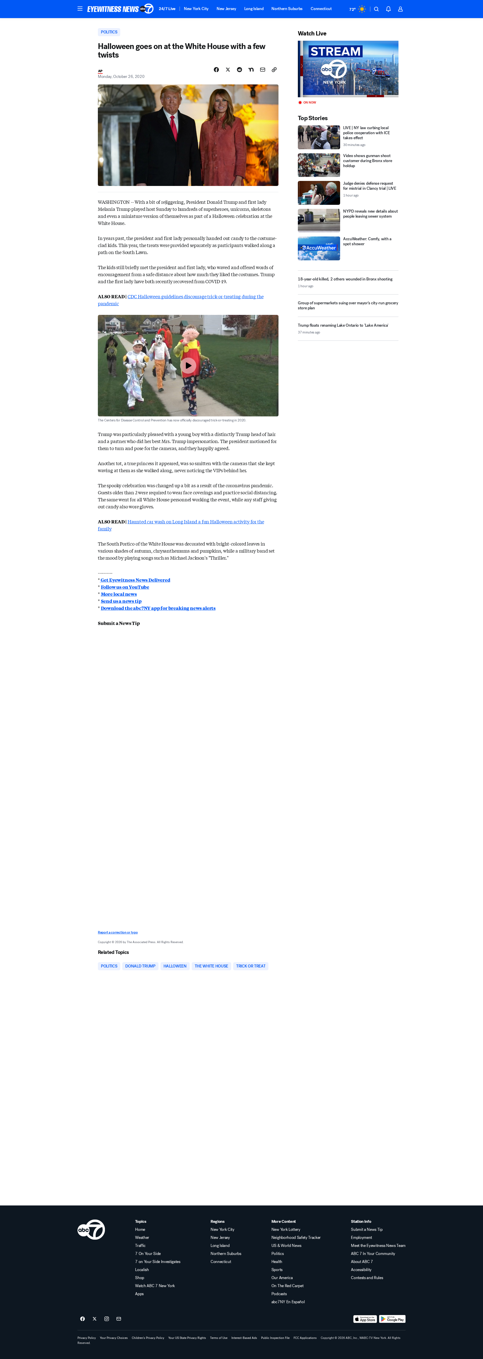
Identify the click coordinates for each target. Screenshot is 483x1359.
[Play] (348, 69)
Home (140, 1230)
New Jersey (226, 8)
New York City (196, 8)
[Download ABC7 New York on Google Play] (392, 1319)
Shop (139, 1278)
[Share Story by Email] (262, 69)
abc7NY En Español (288, 1302)
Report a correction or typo (118, 932)
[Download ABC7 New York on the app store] (365, 1319)
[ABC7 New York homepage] (120, 9)
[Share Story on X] (228, 69)
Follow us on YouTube (125, 587)
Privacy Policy (86, 1337)
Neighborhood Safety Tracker (296, 1238)
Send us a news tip (121, 601)
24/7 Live (167, 8)
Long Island (253, 8)
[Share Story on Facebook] (216, 69)
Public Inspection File (275, 1337)
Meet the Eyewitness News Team (378, 1246)
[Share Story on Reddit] (239, 69)
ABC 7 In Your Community (373, 1254)
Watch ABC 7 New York (155, 1286)
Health (276, 1262)
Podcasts (279, 1294)
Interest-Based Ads (244, 1337)
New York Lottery (285, 1230)
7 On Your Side (148, 1254)
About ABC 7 (362, 1262)
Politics (277, 1254)
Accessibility (361, 1270)
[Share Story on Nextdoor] (251, 69)
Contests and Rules (367, 1278)
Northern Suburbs (287, 8)
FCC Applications (305, 1337)
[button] (80, 9)
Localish (142, 1270)
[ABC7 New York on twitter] (95, 1319)
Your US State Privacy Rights (187, 1337)
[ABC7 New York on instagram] (107, 1319)
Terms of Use (218, 1337)
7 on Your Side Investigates (157, 1262)
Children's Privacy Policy (148, 1337)
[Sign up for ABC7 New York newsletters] (119, 1319)
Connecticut (321, 8)
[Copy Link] (274, 69)
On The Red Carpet (287, 1286)
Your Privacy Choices (114, 1337)
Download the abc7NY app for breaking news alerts (158, 608)
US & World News (286, 1246)
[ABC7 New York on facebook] (82, 1319)
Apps (139, 1294)
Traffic (140, 1246)
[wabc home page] (91, 1230)
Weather (142, 1238)
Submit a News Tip (367, 1230)
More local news (119, 594)
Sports (277, 1270)
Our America (282, 1278)
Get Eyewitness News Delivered (135, 579)
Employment (361, 1238)
